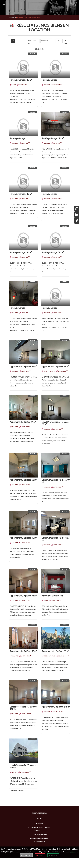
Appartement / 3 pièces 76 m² (55, 651)
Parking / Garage (49, 80)
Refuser (41, 855)
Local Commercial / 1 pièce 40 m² (56, 481)
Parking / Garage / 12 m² (21, 80)
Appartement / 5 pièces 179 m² (56, 706)
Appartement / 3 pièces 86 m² (23, 651)
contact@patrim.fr (42, 838)
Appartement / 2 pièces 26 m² (23, 366)
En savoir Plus (26, 855)
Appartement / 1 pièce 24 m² (23, 422)
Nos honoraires (39, 842)
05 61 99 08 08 (42, 834)
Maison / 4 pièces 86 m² (52, 595)
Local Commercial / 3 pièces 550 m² (22, 766)
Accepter (54, 855)
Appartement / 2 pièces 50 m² (23, 537)
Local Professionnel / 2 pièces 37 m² (55, 423)
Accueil (12, 17)
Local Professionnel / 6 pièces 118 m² (23, 707)
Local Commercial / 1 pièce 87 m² (56, 538)
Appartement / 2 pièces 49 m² (55, 366)
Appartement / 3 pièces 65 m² (23, 595)
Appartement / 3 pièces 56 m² (23, 480)
